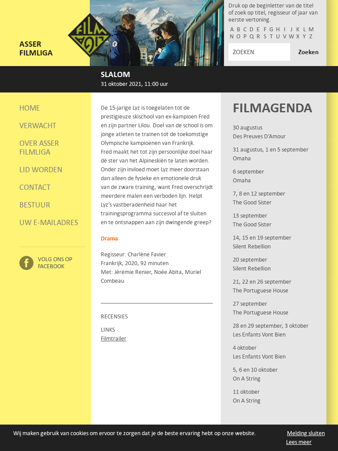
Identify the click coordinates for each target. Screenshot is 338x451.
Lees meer (299, 442)
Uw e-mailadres (48, 222)
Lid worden (40, 169)
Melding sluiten (306, 433)
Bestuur (34, 204)
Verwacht (37, 125)
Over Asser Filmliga (39, 147)
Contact (35, 187)
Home (29, 108)
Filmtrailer (113, 338)
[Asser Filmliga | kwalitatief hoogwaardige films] (90, 55)
